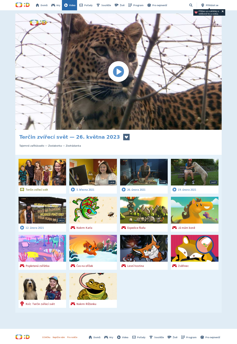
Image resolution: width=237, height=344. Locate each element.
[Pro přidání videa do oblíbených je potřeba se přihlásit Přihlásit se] (126, 137)
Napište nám (59, 337)
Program (138, 5)
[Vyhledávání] (191, 5)
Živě (122, 5)
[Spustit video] (118, 72)
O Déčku (46, 337)
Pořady (88, 5)
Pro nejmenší (159, 5)
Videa (72, 5)
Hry (58, 5)
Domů (44, 5)
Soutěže (106, 5)
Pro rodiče (72, 337)
